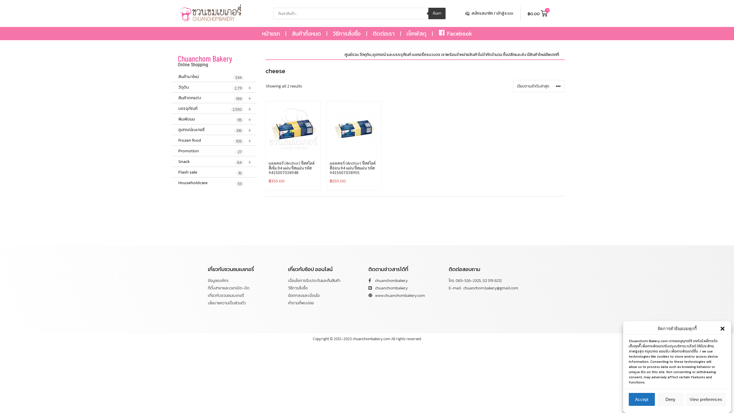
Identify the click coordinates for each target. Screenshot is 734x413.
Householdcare (210, 183)
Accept (641, 399)
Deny (670, 399)
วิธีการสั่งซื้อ (347, 33)
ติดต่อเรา (384, 33)
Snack (215, 161)
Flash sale (210, 172)
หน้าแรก (271, 33)
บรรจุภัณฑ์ (215, 108)
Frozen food (215, 140)
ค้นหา (437, 13)
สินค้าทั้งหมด (306, 33)
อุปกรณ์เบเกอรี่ (215, 129)
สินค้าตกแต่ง (215, 98)
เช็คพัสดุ (416, 33)
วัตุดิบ (215, 87)
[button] (722, 329)
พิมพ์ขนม (215, 119)
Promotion (210, 151)
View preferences (706, 399)
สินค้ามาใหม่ (210, 77)
